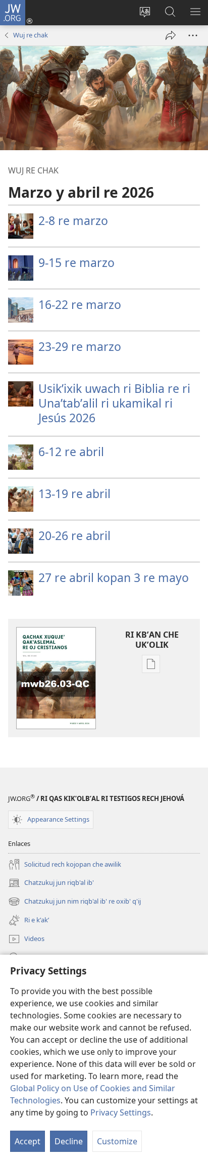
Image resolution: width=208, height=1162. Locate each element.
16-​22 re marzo (79, 304)
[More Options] (193, 35)
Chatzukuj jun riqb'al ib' (51, 883)
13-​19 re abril (74, 493)
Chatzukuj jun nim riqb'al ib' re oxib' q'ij (74, 902)
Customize (117, 1141)
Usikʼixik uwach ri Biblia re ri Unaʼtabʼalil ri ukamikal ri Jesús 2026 (114, 403)
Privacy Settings (120, 1112)
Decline (69, 1141)
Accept (27, 1141)
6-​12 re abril (71, 451)
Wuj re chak (30, 34)
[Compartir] (171, 35)
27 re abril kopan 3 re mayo (113, 577)
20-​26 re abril (74, 535)
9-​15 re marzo (76, 262)
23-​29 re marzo (79, 346)
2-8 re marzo (73, 220)
